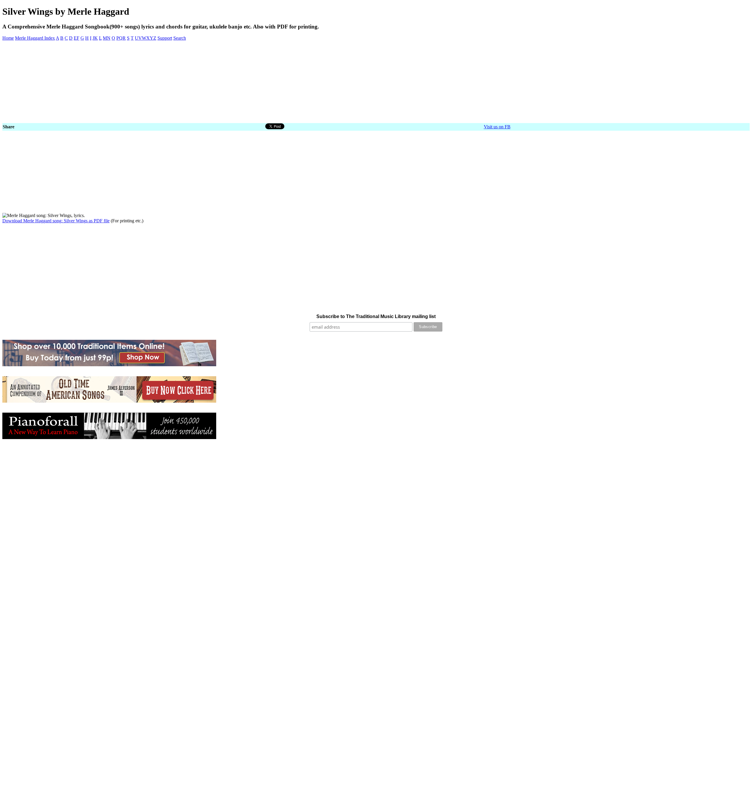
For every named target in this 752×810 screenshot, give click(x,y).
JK (95, 38)
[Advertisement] (178, 82)
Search (179, 38)
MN (106, 38)
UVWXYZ (145, 38)
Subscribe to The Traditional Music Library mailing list (376, 316)
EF (76, 38)
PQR (121, 38)
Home (8, 38)
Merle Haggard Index (35, 38)
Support (164, 38)
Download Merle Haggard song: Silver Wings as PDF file (56, 220)
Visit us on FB (497, 126)
